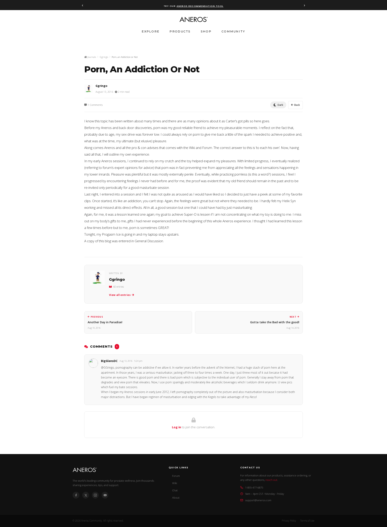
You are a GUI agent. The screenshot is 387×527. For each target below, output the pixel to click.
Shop (206, 31)
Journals (91, 56)
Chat (175, 490)
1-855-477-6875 (254, 487)
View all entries (120, 295)
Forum (176, 476)
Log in (176, 427)
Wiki (174, 483)
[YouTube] (105, 495)
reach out (271, 480)
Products (180, 31)
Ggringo (104, 56)
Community (233, 31)
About (175, 497)
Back (297, 105)
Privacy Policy (289, 520)
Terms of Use (307, 520)
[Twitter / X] (85, 495)
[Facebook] (76, 495)
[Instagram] (95, 495)
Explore (150, 31)
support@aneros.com (258, 500)
